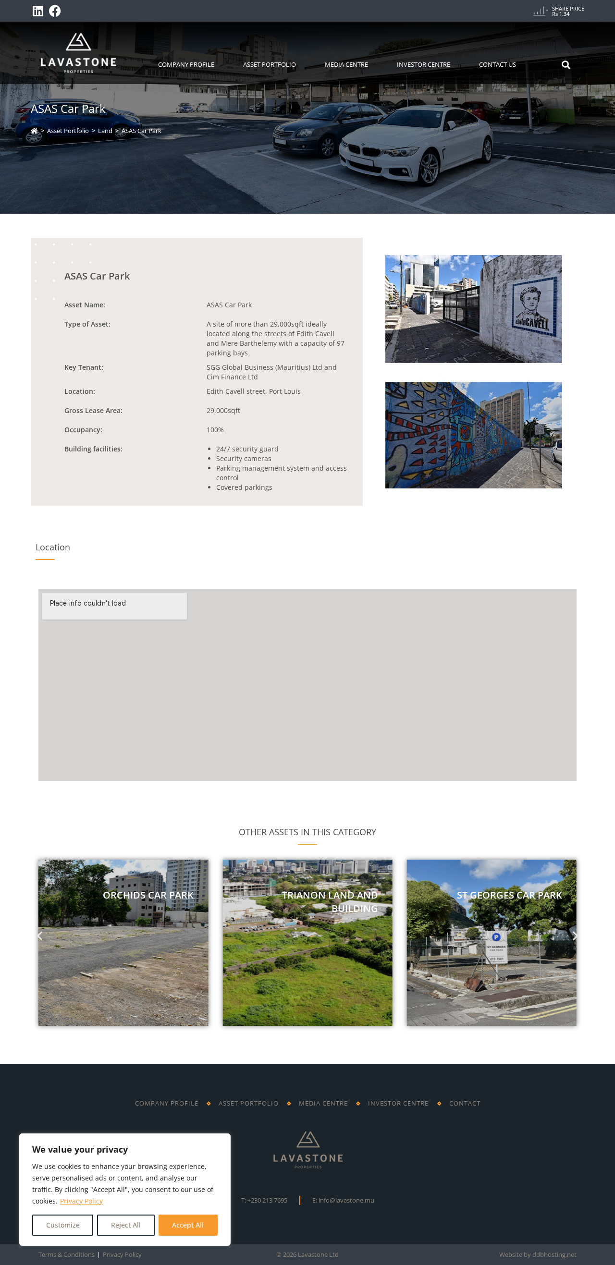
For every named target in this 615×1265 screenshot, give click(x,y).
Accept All (188, 1224)
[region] (125, 1189)
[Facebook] (55, 11)
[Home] (34, 130)
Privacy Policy (81, 1200)
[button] (40, 935)
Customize (63, 1224)
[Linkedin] (38, 11)
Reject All (126, 1224)
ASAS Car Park (141, 130)
